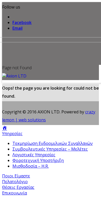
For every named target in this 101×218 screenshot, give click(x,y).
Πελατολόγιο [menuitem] (15, 181)
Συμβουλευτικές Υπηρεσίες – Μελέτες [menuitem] (50, 149)
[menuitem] (4, 128)
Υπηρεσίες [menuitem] (12, 133)
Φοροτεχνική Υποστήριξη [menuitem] (38, 160)
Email (17, 28)
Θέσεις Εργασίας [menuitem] (18, 187)
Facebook (22, 22)
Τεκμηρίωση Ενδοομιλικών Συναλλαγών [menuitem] (52, 143)
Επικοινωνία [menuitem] (14, 193)
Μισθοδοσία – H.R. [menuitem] (30, 166)
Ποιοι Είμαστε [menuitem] (16, 176)
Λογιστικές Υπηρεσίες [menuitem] (33, 155)
